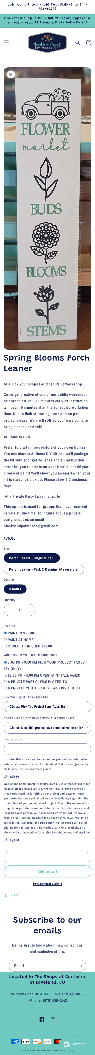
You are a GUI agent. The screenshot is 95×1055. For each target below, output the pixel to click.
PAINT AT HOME (21, 639)
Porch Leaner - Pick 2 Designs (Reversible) (43, 569)
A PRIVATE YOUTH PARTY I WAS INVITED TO (44, 688)
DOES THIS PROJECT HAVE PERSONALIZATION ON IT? (39, 718)
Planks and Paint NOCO (41, 1050)
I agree (13, 776)
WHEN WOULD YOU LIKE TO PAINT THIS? (30, 655)
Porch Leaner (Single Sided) (32, 558)
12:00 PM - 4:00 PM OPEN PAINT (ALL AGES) (44, 675)
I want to (9, 626)
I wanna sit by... (14, 739)
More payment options (47, 884)
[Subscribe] (80, 966)
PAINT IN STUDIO (22, 633)
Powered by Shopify (63, 1050)
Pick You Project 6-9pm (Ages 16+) (26, 697)
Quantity (9, 600)
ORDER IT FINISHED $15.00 (30, 646)
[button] (6, 42)
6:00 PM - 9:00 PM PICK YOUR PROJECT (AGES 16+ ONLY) (44, 665)
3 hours (15, 588)
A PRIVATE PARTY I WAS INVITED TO (37, 681)
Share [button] (14, 895)
